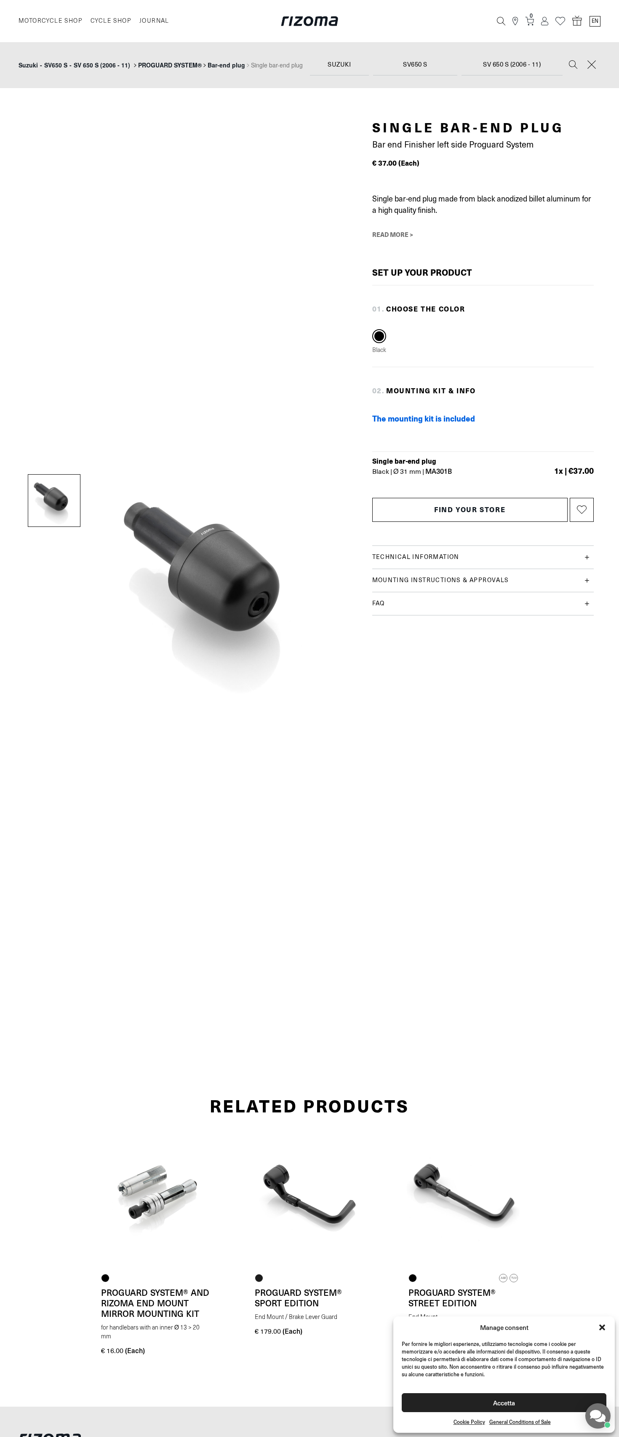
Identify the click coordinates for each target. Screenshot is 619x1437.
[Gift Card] (577, 21)
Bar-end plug (226, 65)
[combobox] (339, 65)
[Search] (501, 21)
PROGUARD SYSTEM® (170, 65)
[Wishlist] (560, 21)
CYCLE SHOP (111, 20)
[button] (602, 1327)
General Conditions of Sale (520, 1422)
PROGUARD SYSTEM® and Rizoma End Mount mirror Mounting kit (155, 1303)
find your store (469, 509)
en (595, 21)
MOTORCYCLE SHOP (50, 20)
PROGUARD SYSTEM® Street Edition (452, 1298)
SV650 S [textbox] (415, 64)
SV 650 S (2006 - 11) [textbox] (512, 64)
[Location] (515, 21)
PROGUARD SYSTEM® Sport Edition (298, 1298)
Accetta (504, 1402)
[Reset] (591, 65)
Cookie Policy (469, 1422)
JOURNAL (154, 20)
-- (74, 65)
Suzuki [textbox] (339, 64)
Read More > (392, 234)
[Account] (544, 21)
